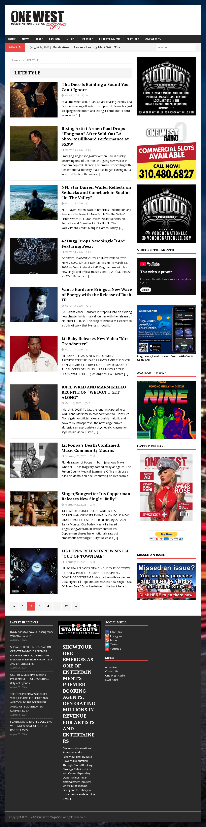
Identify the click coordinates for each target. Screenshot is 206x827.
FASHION (54, 39)
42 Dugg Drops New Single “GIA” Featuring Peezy (93, 243)
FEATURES (133, 39)
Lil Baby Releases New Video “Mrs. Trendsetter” (95, 341)
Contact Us (111, 671)
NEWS (25, 39)
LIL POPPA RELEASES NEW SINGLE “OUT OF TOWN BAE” (95, 553)
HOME (12, 39)
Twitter (114, 644)
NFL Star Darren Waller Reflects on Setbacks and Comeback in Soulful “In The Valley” (96, 192)
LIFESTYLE (86, 39)
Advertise (111, 667)
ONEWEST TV (153, 39)
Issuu (113, 640)
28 (66, 606)
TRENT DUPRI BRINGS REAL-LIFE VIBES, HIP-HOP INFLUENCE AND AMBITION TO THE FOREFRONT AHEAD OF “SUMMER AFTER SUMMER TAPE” (29, 702)
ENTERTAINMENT (110, 39)
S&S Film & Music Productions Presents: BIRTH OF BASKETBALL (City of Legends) (29, 679)
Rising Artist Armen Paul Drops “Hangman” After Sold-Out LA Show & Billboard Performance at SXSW (95, 136)
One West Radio (115, 675)
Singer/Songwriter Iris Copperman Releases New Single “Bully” (96, 496)
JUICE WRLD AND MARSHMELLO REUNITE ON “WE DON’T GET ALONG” (94, 392)
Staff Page (111, 679)
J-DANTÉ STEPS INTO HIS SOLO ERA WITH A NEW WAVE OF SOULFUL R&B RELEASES (31, 726)
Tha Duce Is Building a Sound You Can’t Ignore (95, 87)
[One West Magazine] (103, 20)
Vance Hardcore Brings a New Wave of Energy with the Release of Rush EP (97, 295)
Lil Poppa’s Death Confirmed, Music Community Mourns (91, 447)
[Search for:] (176, 47)
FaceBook (116, 632)
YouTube (115, 648)
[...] (69, 798)
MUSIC (70, 39)
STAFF (39, 39)
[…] (78, 115)
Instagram (116, 636)
